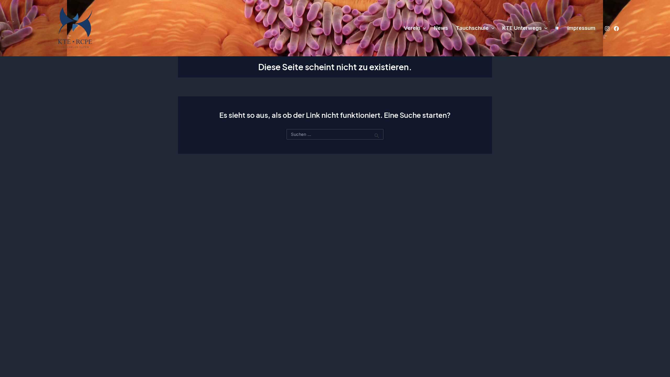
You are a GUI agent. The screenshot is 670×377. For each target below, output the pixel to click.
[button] (423, 28)
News (441, 28)
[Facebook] (616, 28)
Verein (412, 28)
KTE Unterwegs (522, 28)
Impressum (581, 28)
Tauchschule (472, 28)
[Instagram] (607, 28)
